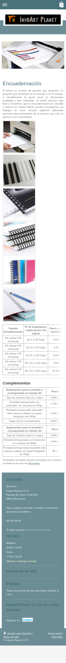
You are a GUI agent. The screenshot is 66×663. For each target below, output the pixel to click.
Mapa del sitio (11, 636)
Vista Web (56, 636)
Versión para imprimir (19, 633)
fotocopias (33, 463)
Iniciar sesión (55, 633)
